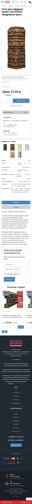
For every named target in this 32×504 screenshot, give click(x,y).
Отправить (9, 279)
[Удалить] (4, 101)
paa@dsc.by (17, 453)
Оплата (16, 424)
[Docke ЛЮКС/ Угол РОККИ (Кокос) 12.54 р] (27, 147)
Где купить (16, 428)
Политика (16, 400)
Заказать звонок (16, 445)
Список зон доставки (10, 135)
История (16, 396)
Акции (16, 414)
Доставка (16, 421)
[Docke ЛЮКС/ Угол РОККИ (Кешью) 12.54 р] (19, 147)
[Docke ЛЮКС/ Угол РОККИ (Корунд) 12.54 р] (5, 147)
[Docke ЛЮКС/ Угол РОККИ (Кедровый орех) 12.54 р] (12, 147)
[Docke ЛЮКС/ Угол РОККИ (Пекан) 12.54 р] (12, 154)
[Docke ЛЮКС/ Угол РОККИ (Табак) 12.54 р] (19, 154)
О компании (16, 393)
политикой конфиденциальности (13, 274)
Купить (21, 327)
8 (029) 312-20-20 (16, 437)
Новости (16, 417)
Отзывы (16, 207)
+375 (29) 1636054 (15, 440)
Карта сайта (16, 431)
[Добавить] (10, 101)
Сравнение (25, 502)
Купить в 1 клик (16, 106)
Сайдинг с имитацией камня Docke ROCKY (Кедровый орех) (12, 316)
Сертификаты (16, 403)
